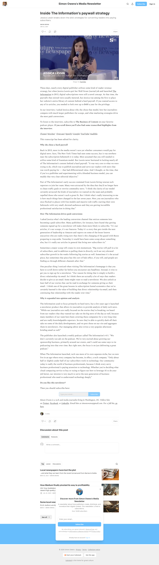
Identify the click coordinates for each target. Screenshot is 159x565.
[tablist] (49, 437)
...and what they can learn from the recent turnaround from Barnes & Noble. (68, 473)
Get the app (90, 555)
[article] (79, 474)
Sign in (152, 4)
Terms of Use (90, 529)
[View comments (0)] (50, 31)
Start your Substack (73, 555)
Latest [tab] (48, 464)
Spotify (68, 133)
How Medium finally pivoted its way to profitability (65, 485)
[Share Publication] (132, 4)
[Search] (127, 4)
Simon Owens (44, 24)
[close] (100, 489)
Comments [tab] (45, 437)
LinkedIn (65, 403)
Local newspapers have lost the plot (58, 470)
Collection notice (94, 550)
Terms (84, 550)
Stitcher (51, 133)
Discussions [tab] (57, 464)
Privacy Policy (96, 531)
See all (44, 517)
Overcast (60, 133)
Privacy (78, 550)
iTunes (43, 133)
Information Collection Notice (78, 531)
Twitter (46, 403)
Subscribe (141, 4)
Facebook (54, 403)
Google (76, 133)
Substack (69, 560)
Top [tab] (42, 464)
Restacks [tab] (54, 437)
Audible (93, 133)
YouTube (83, 82)
